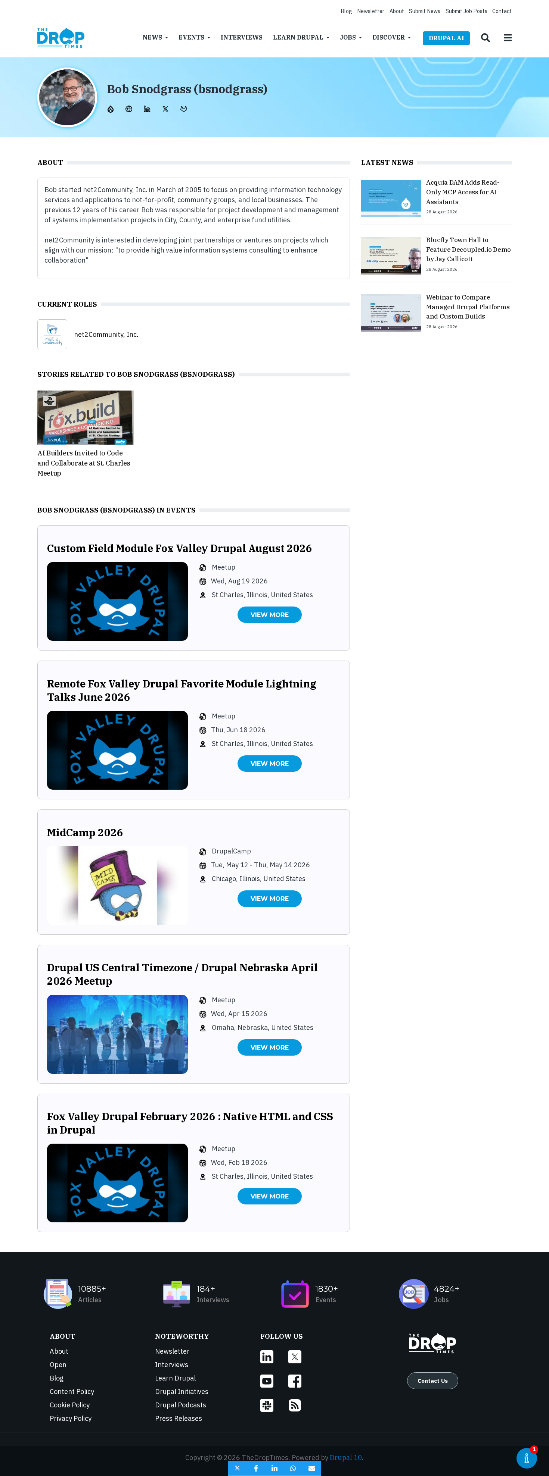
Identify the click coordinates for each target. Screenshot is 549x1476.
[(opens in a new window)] (111, 108)
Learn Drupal (298, 37)
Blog (346, 11)
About (397, 11)
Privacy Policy (71, 1418)
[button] (237, 1468)
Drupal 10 (346, 1457)
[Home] (60, 37)
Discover (388, 37)
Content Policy (72, 1391)
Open (58, 1364)
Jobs (348, 37)
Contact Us (433, 1380)
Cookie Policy (70, 1405)
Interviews (242, 37)
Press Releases (178, 1418)
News (152, 37)
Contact (502, 11)
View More (270, 614)
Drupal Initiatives (181, 1391)
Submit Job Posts (466, 11)
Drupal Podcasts (180, 1405)
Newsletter (370, 11)
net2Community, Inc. (106, 334)
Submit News (424, 11)
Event (54, 439)
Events (191, 37)
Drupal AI (446, 38)
